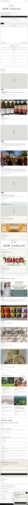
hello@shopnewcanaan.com (4, 479)
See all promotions (3, 280)
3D (25, 42)
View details (2, 123)
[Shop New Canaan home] (5, 0)
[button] (7, 386)
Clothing (11, 23)
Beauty (23, 23)
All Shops (2, 23)
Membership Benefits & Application (5, 488)
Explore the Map (14, 16)
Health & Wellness (19, 23)
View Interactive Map (14, 25)
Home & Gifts (14, 23)
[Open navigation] (26, 0)
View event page (3, 255)
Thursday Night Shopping (14, 20)
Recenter (23, 42)
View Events (14, 18)
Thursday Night (7, 23)
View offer (2, 303)
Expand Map (4, 42)
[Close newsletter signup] (26, 493)
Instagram (3, 481)
